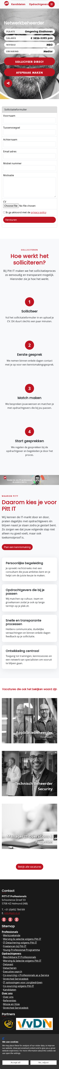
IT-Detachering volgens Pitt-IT (20, 942)
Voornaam (9, 115)
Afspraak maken (29, 72)
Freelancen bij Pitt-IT (14, 946)
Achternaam (10, 139)
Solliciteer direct (29, 61)
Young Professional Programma (21, 949)
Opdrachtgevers (38, 4)
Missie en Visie (11, 1004)
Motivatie (8, 175)
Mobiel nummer (12, 163)
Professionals (10, 931)
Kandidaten (18, 4)
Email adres (9, 151)
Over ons (7, 993)
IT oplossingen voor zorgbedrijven (22, 982)
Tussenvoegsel (11, 127)
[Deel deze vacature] (8, 83)
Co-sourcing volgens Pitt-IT (18, 986)
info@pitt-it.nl (12, 913)
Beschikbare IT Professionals (19, 957)
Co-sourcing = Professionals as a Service (26, 975)
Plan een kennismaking (17, 547)
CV (4, 201)
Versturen (11, 219)
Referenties (9, 1000)
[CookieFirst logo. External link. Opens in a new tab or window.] (3, 1038)
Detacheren (9, 968)
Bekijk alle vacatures (29, 866)
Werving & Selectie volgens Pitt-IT (22, 960)
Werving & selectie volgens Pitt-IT (22, 939)
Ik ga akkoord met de (26, 212)
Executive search (12, 971)
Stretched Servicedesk (15, 978)
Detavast (8, 964)
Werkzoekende (11, 935)
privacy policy (38, 212)
